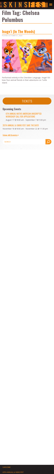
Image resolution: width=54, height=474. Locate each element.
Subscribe (6, 467)
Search (48, 141)
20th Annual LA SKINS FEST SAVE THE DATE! (21, 125)
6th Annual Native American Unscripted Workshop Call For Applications (24, 115)
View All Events (10, 135)
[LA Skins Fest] (23, 4)
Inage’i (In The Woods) (18, 31)
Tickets (27, 101)
